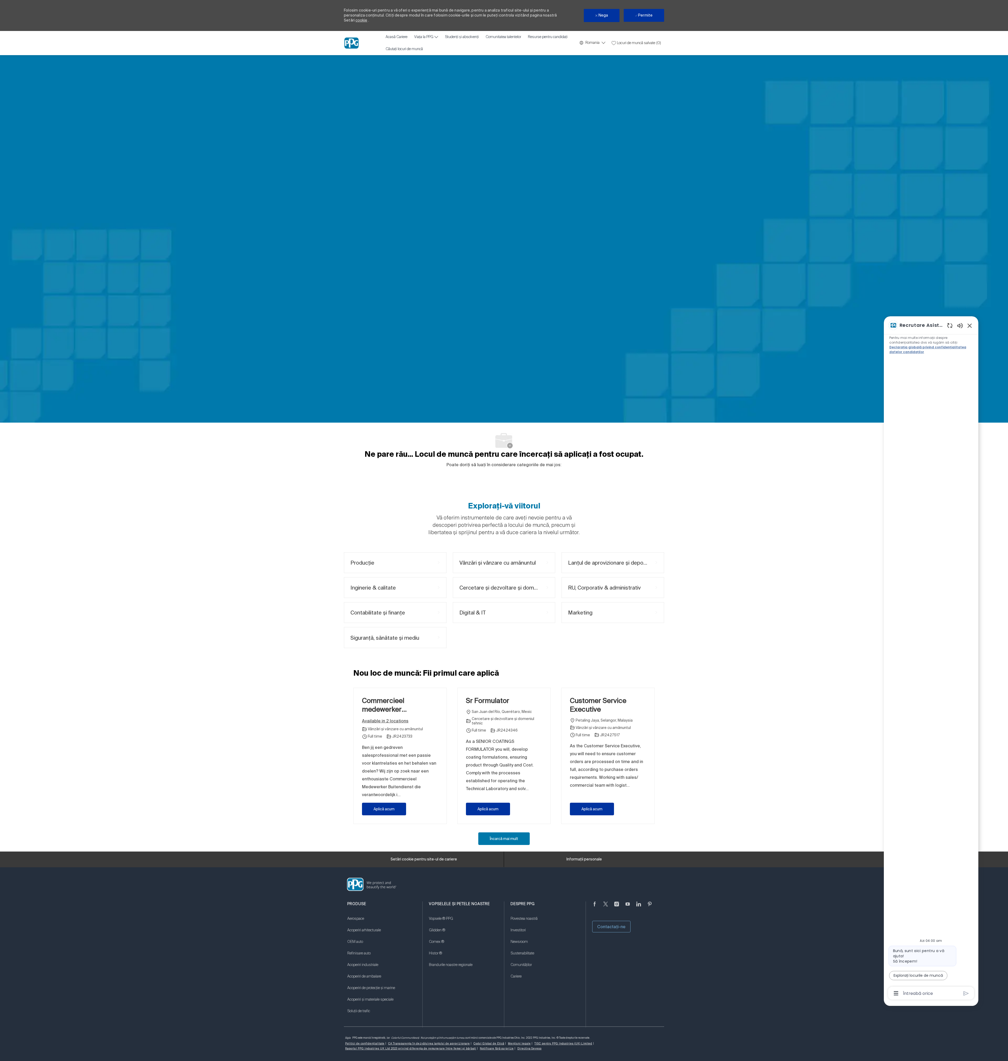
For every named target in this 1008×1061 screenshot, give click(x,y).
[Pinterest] (649, 907)
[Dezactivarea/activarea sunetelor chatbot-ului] (960, 325)
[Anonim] (594, 907)
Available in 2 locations (385, 721)
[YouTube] (627, 907)
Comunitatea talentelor (503, 37)
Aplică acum (384, 809)
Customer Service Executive (598, 705)
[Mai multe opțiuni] (896, 993)
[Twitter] (605, 907)
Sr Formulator (487, 700)
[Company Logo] (351, 43)
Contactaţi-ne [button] (611, 926)
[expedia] (966, 993)
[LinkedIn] (638, 907)
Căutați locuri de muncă (404, 49)
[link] (381, 922)
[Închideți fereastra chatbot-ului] (969, 325)
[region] (931, 658)
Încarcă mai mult (504, 839)
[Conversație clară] (950, 325)
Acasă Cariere (396, 37)
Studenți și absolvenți (462, 37)
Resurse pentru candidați (548, 37)
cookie (361, 20)
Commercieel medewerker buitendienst (383, 705)
